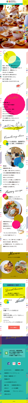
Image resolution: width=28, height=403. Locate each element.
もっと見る (14, 327)
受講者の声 (7, 379)
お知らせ (6, 388)
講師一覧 (6, 385)
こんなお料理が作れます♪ (10, 382)
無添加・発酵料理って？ (10, 376)
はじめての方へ (8, 370)
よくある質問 (15, 388)
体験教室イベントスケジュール (11, 373)
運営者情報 (7, 391)
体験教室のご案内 (14, 285)
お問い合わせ (7, 394)
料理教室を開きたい (16, 385)
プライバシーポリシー (18, 391)
